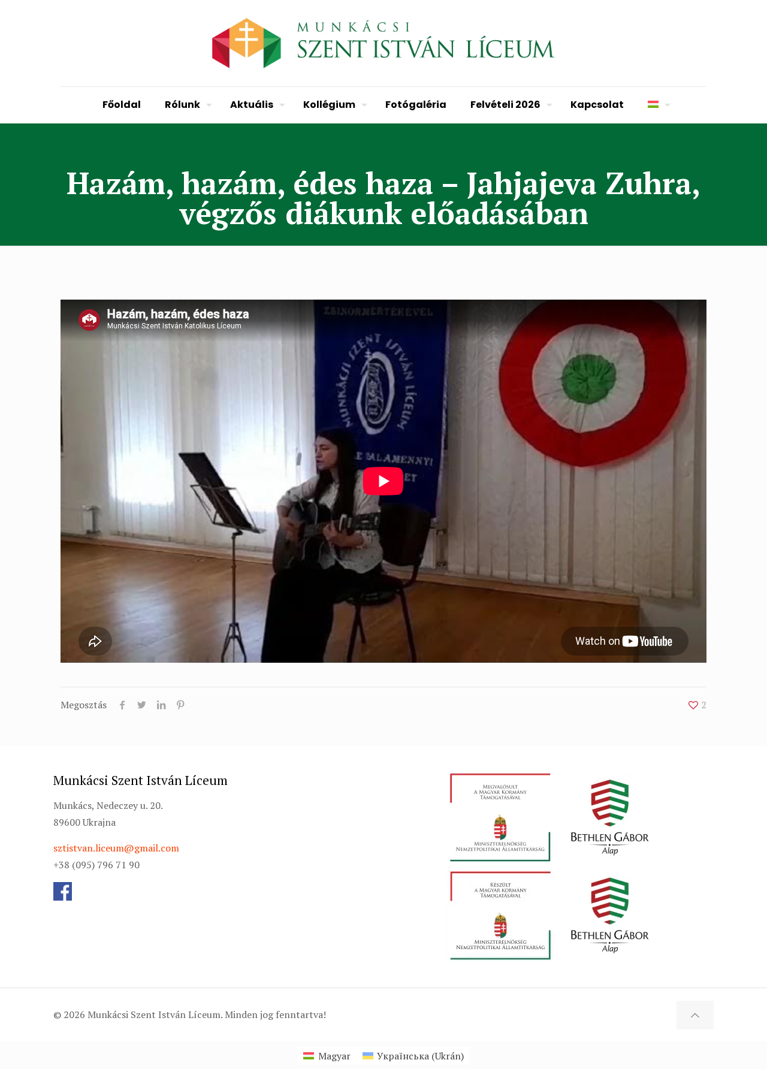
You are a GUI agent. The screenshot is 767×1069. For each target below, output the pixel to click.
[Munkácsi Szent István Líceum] (383, 43)
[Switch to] (656, 105)
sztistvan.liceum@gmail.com (116, 847)
